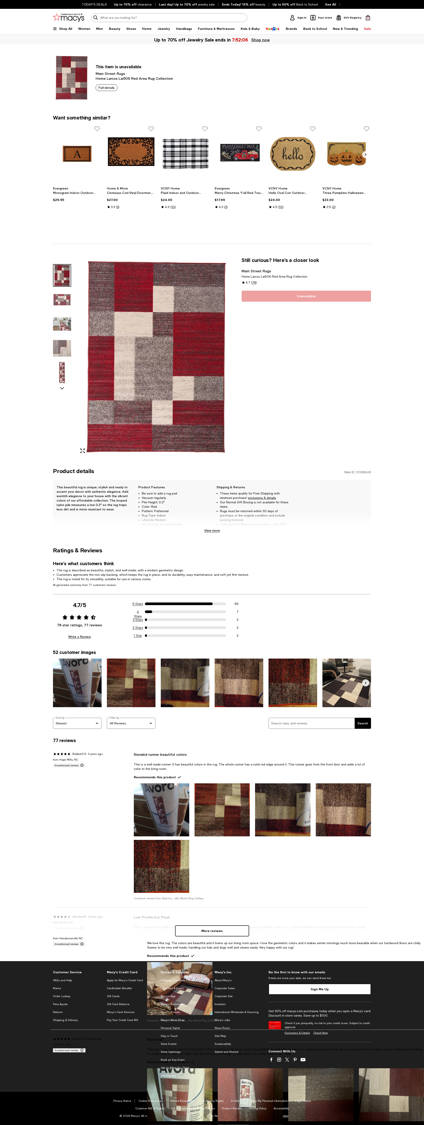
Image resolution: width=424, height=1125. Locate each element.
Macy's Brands (170, 1012)
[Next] (365, 154)
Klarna (57, 988)
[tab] (62, 275)
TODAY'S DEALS (94, 4)
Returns (57, 1012)
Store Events (168, 1043)
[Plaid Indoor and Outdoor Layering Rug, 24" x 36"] (185, 154)
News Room (222, 1028)
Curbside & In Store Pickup (178, 980)
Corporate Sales (225, 988)
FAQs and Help (62, 980)
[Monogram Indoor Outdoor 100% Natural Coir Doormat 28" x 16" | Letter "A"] (77, 154)
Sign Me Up (320, 989)
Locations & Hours (172, 988)
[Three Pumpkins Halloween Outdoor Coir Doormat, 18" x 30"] (346, 154)
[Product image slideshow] (156, 357)
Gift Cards (113, 996)
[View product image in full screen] (82, 450)
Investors (220, 1004)
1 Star (138, 635)
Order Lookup (61, 996)
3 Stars (138, 619)
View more (212, 530)
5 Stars (137, 604)
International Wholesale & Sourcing (237, 1012)
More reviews (212, 931)
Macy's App (168, 996)
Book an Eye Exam (173, 1059)
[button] (144, 357)
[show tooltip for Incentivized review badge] (81, 765)
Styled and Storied (226, 1051)
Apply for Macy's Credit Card (125, 980)
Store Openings (170, 1051)
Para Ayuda (60, 1004)
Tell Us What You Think (175, 1067)
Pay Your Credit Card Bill (122, 1020)
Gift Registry (168, 1075)
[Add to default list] (97, 128)
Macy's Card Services (120, 1012)
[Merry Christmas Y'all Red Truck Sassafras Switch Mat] (239, 154)
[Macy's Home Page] (68, 17)
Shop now (260, 39)
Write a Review (79, 636)
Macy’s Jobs (222, 1020)
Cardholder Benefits (119, 988)
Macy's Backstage (172, 1004)
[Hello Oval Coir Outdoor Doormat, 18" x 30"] (293, 154)
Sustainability (223, 1043)
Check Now (320, 1032)
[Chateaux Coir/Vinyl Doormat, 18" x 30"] (131, 154)
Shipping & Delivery (65, 1020)
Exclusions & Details (297, 1032)
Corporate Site (224, 996)
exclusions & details (262, 498)
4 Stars (138, 612)
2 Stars (137, 627)
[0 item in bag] (368, 17)
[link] (77, 194)
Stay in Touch (169, 1036)
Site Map (220, 1036)
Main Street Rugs (110, 73)
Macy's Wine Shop (172, 1020)
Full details (106, 87)
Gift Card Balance (118, 1004)
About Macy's (223, 980)
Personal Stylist (170, 1028)
